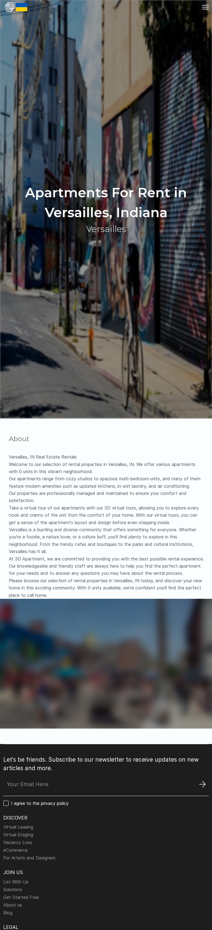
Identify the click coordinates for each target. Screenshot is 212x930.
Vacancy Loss (17, 842)
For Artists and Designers (29, 858)
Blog (7, 912)
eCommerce (15, 850)
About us (12, 905)
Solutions (12, 889)
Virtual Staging (18, 834)
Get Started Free (21, 897)
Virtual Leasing (18, 827)
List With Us (15, 882)
